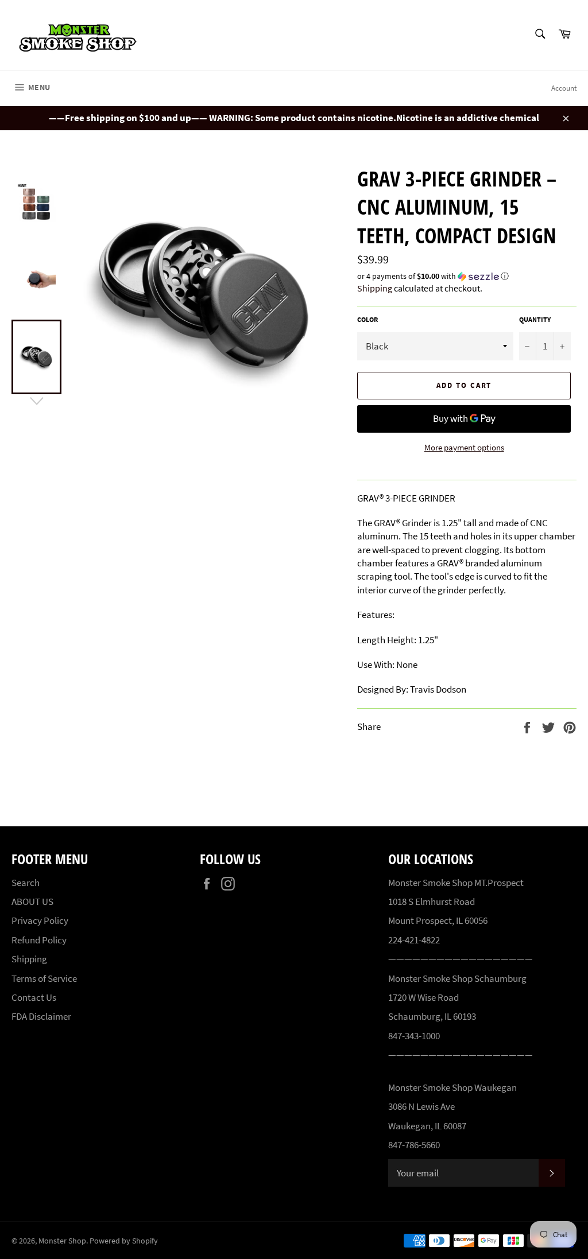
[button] (467, 276)
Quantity (535, 319)
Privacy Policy (39, 920)
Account (564, 88)
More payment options (464, 447)
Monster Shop (62, 1241)
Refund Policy (39, 940)
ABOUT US (32, 901)
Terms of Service (44, 978)
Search (25, 882)
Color (367, 319)
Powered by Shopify (124, 1241)
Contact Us (33, 997)
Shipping (374, 288)
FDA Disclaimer (41, 1016)
